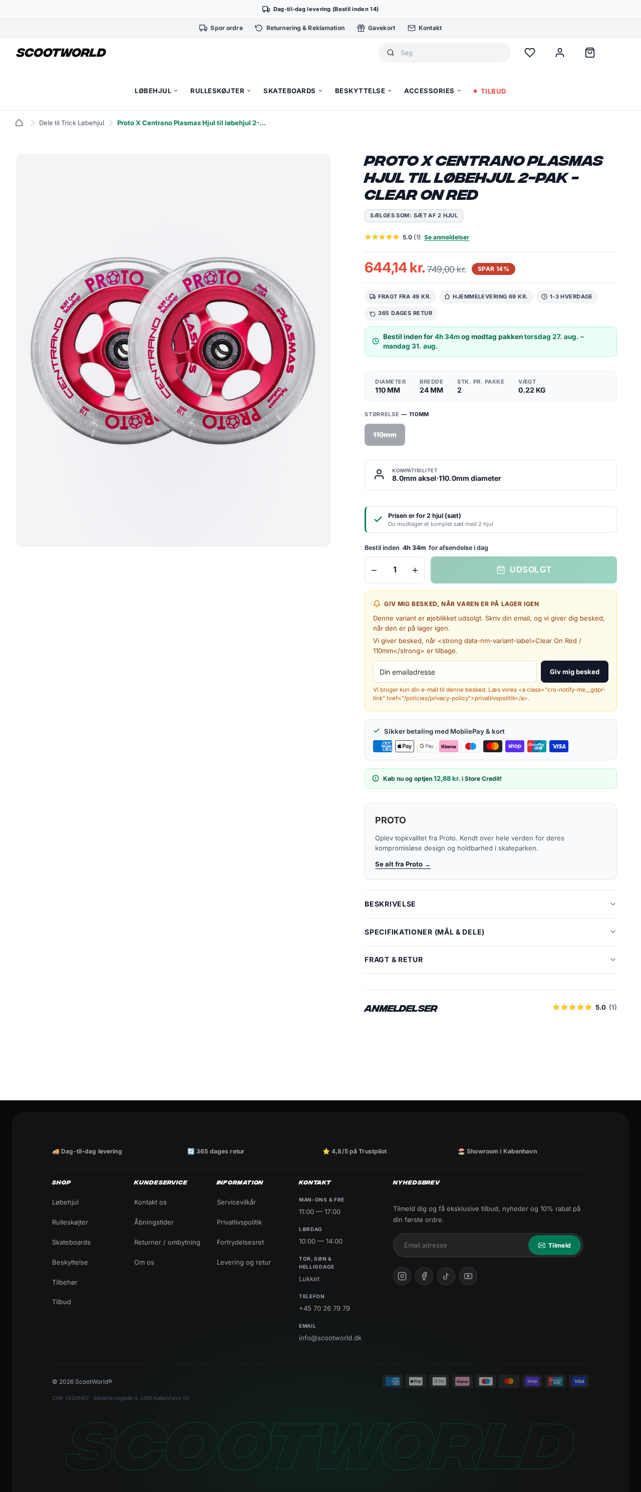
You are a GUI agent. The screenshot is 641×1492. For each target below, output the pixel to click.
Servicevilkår (236, 1202)
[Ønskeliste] (530, 53)
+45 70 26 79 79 (324, 1308)
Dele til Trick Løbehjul (71, 123)
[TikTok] (446, 1276)
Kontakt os (150, 1202)
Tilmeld (559, 1245)
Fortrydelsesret (240, 1242)
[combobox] (452, 53)
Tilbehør (65, 1282)
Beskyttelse (70, 1262)
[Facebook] (424, 1276)
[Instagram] (402, 1276)
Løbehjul (65, 1202)
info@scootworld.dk (330, 1338)
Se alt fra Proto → (403, 864)
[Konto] (560, 53)
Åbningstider (154, 1222)
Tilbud (61, 1302)
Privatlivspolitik (239, 1222)
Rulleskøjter (70, 1222)
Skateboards (71, 1242)
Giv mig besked (574, 672)
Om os (144, 1262)
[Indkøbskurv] (590, 53)
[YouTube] (468, 1276)
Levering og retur (244, 1262)
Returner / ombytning (167, 1242)
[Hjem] (19, 123)
